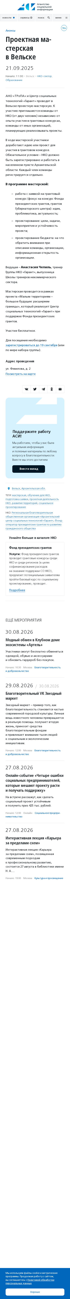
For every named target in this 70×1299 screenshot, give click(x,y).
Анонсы (10, 30)
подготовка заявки (17, 499)
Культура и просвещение (49, 878)
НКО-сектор (44, 76)
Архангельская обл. (33, 488)
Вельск (16, 488)
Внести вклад (28, 469)
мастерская (19, 495)
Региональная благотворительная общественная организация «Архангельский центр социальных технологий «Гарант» (33, 516)
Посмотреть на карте (21, 374)
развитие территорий (24, 503)
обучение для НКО (38, 495)
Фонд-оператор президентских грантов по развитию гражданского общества (34, 524)
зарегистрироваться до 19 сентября (31, 345)
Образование (14, 80)
